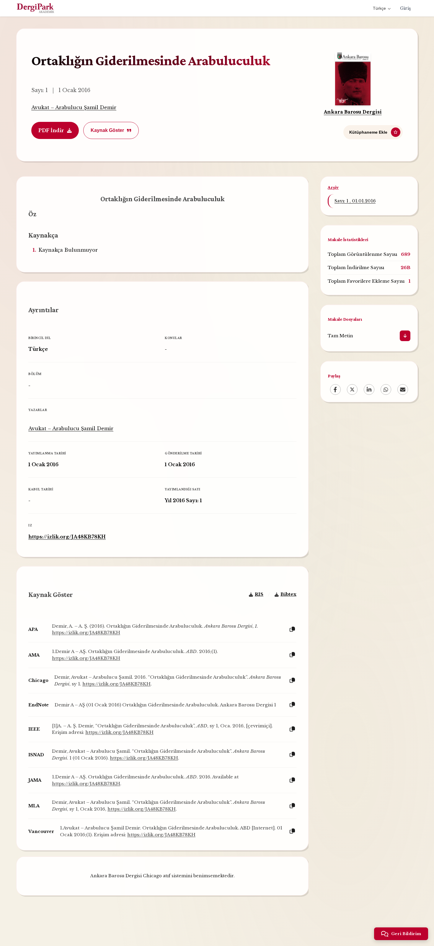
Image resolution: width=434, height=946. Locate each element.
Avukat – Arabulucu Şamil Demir (73, 107)
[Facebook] (335, 389)
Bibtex (288, 594)
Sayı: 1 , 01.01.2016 (355, 201)
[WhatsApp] (386, 389)
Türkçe (379, 8)
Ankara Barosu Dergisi (353, 112)
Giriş (405, 8)
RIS (259, 594)
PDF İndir (51, 130)
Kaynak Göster (107, 130)
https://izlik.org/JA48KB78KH (67, 537)
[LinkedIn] (369, 389)
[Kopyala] (292, 629)
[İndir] (405, 335)
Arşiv (333, 187)
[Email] (402, 389)
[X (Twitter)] (352, 389)
